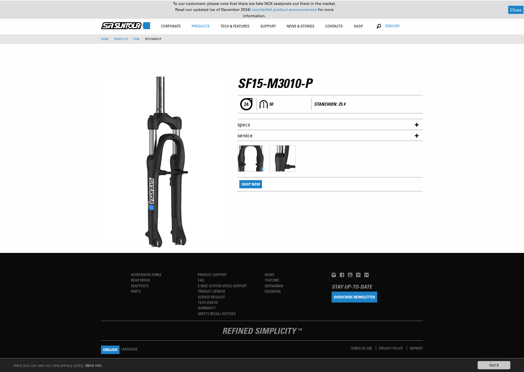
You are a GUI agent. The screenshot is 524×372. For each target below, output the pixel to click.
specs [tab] (243, 124)
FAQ (201, 280)
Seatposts (139, 285)
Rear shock (140, 280)
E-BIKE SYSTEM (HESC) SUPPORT (222, 285)
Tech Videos (208, 302)
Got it (494, 365)
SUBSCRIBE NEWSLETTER (354, 297)
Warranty (207, 308)
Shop (358, 26)
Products (121, 39)
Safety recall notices (217, 313)
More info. (94, 365)
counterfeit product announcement (285, 9)
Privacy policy (391, 348)
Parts (136, 291)
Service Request (211, 297)
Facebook (273, 291)
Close (516, 10)
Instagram (274, 285)
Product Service (211, 291)
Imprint (416, 348)
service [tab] (245, 135)
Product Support (212, 274)
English (392, 25)
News (269, 274)
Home (105, 39)
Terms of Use (361, 348)
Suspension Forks (146, 274)
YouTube (272, 280)
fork (136, 39)
